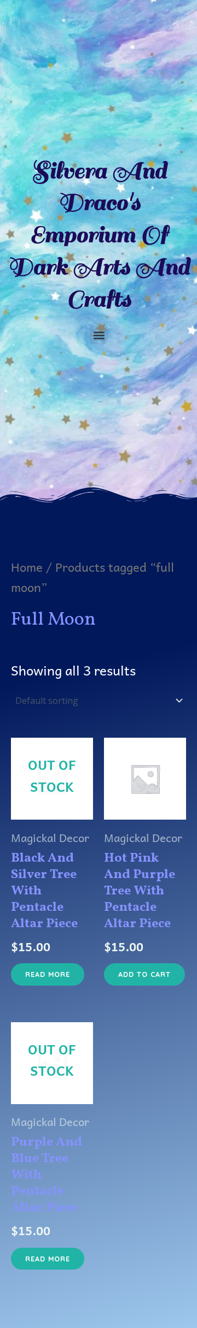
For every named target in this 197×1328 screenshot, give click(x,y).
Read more (47, 974)
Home (27, 567)
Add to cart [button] (144, 974)
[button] (99, 335)
